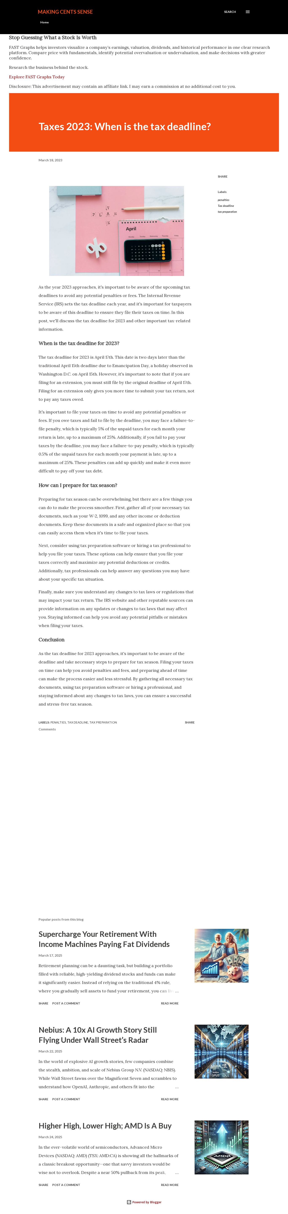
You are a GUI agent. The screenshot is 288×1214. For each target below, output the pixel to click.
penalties (223, 200)
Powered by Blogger (146, 1202)
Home (44, 22)
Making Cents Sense (65, 12)
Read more (170, 1003)
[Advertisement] (70, 867)
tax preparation (227, 211)
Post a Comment (66, 1003)
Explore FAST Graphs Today (37, 76)
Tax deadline (226, 205)
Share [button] (222, 176)
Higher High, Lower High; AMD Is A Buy (105, 1125)
